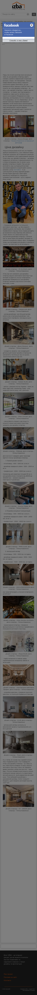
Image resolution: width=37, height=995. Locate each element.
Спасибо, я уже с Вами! (18, 40)
